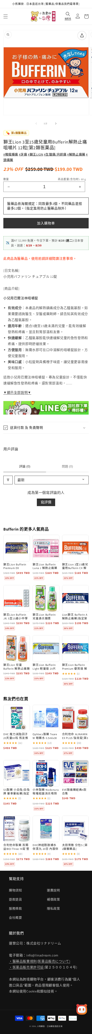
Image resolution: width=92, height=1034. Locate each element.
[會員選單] (77, 16)
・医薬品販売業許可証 (26, 967)
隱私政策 (53, 908)
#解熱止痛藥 (76, 154)
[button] (5, 16)
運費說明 (53, 890)
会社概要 (15, 918)
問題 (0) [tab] (67, 466)
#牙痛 (23, 154)
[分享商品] (81, 35)
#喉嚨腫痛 (10, 154)
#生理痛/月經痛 (55, 154)
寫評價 (46, 502)
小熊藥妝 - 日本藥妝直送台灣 (50, 1026)
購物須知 (15, 890)
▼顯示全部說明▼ (17, 392)
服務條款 (15, 908)
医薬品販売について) (54, 961)
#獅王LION (35, 154)
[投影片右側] (56, 123)
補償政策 (53, 899)
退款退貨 (15, 899)
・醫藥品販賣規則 (23, 961)
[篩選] (8, 480)
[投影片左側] (36, 123)
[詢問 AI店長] (81, 1009)
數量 (6, 179)
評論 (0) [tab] (24, 466)
